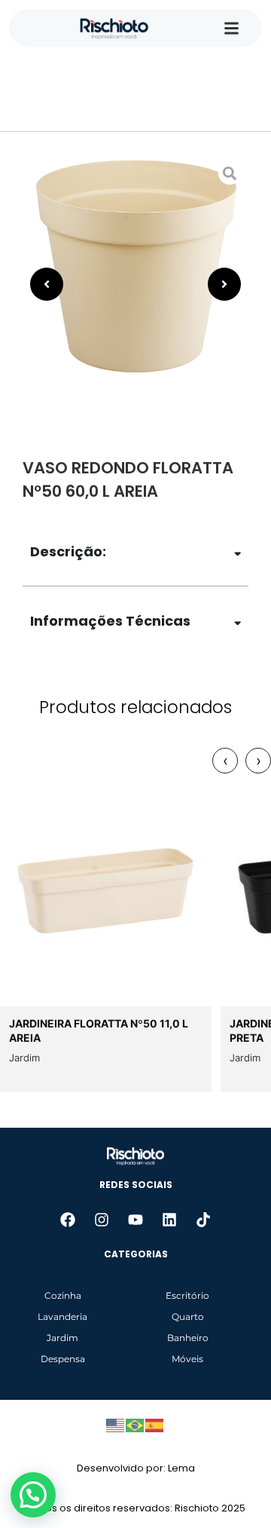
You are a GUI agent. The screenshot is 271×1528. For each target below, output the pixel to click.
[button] (33, 1494)
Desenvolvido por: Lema (136, 1468)
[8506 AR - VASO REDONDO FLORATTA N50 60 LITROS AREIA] (135, 268)
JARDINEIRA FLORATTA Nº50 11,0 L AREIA (98, 1030)
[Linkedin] (169, 1220)
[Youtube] (135, 1220)
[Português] (135, 1424)
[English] (116, 1424)
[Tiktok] (203, 1220)
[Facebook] (68, 1220)
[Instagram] (102, 1220)
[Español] (155, 1424)
